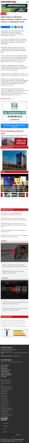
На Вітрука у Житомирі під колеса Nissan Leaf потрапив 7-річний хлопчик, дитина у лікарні (14, 236)
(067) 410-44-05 (8, 351)
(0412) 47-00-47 (8, 361)
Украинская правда (6, 98)
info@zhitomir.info (12, 349)
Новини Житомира (7, 209)
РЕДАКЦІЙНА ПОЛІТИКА (4, 419)
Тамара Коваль (16, 356)
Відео (3, 172)
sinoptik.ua (18, 434)
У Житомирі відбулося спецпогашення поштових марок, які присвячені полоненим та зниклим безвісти (14, 219)
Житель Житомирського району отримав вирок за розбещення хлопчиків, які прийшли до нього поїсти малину (14, 225)
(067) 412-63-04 (17, 361)
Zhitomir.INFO (9, 439)
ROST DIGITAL (18, 441)
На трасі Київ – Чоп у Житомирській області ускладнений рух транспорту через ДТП (11, 214)
